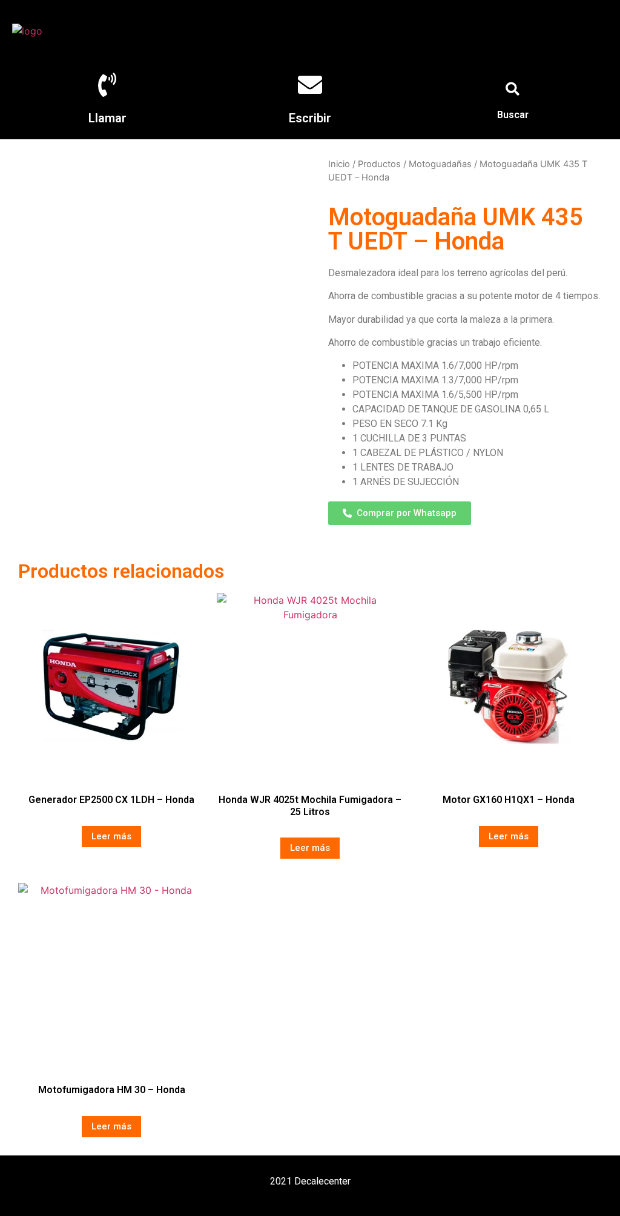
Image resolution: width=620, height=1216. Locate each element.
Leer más (111, 836)
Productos (379, 164)
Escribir (310, 118)
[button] (513, 89)
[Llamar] (107, 85)
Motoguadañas (440, 164)
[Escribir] (310, 85)
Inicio (339, 164)
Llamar (107, 118)
